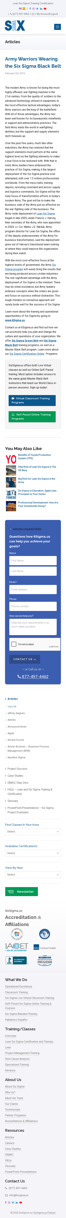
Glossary (13, 801)
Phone (12, 599)
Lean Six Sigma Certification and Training (29, 1041)
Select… (12, 831)
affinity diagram (16, 713)
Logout (53, 14)
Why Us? (10, 1092)
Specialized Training (17, 1064)
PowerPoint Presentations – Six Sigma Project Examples (30, 810)
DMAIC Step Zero (18, 782)
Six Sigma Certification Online (26, 353)
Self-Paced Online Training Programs (31, 416)
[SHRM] (45, 965)
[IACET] (17, 952)
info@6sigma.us (18, 1195)
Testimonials (12, 1109)
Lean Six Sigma (46, 213)
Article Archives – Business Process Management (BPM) (28, 748)
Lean (8, 1047)
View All (12, 706)
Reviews (10, 1070)
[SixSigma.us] (14, 25)
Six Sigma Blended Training (21, 1014)
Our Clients (11, 1104)
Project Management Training (22, 1053)
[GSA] (45, 952)
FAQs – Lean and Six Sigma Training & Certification (30, 792)
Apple (11, 733)
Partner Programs (15, 1115)
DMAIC (9, 1154)
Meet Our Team (14, 1098)
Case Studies (15, 775)
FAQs (8, 1160)
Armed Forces (16, 739)
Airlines (12, 719)
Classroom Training (16, 992)
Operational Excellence (18, 986)
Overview (10, 1035)
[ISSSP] (45, 939)
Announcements (17, 726)
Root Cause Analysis (17, 1058)
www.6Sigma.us (15, 320)
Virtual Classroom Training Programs (31, 400)
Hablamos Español (16, 1019)
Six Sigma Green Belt (25, 340)
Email (13, 582)
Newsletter (25, 891)
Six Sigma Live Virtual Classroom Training (29, 998)
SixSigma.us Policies (45, 1212)
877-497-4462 (34, 676)
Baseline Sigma (16, 757)
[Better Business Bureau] (17, 965)
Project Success (17, 768)
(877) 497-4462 (20, 14)
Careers (9, 1143)
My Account (43, 14)
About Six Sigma (15, 1086)
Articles (13, 698)
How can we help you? (21, 616)
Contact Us (15, 1181)
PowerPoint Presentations (21, 1171)
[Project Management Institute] (17, 939)
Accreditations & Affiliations (21, 1121)
